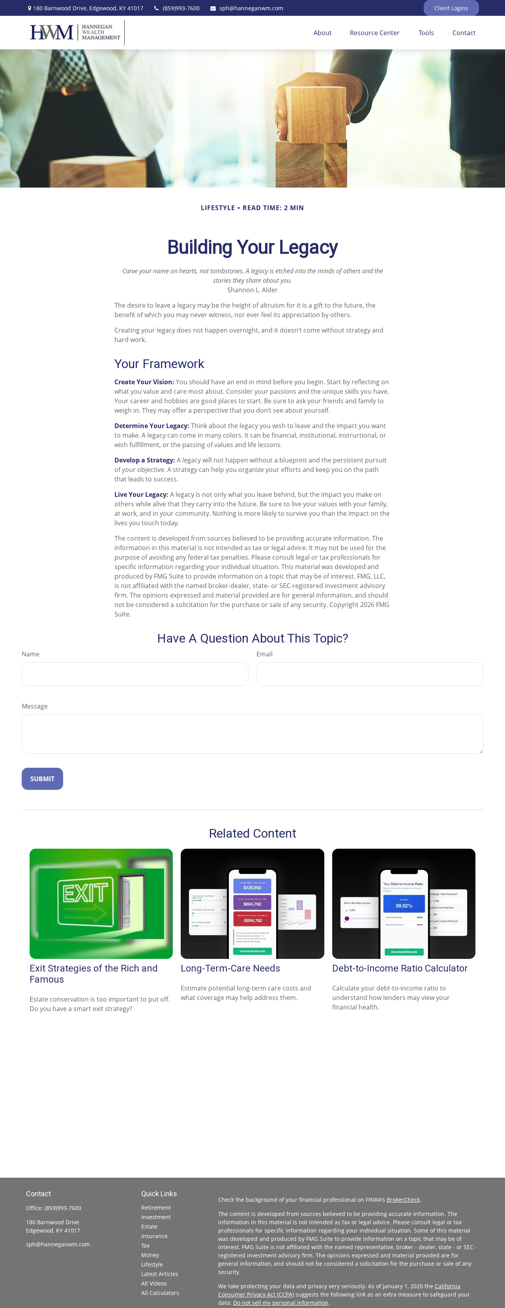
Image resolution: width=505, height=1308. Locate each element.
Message (35, 706)
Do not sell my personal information (280, 1302)
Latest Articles (159, 1274)
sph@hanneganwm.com (251, 8)
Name (30, 654)
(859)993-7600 (181, 8)
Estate (149, 1226)
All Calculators (160, 1293)
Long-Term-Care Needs (230, 968)
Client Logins (451, 8)
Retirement (156, 1207)
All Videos (154, 1283)
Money (150, 1255)
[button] (322, 33)
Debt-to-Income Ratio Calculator (400, 968)
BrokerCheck (403, 1199)
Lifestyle (152, 1264)
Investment (156, 1217)
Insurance (154, 1236)
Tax (145, 1245)
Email (264, 654)
